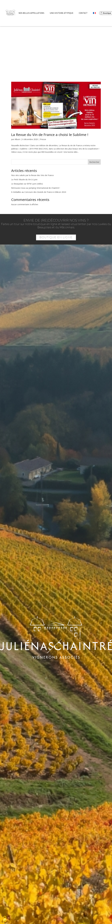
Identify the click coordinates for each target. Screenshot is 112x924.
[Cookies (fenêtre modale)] (5, 919)
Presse (43, 139)
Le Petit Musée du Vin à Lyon (24, 179)
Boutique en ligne (56, 237)
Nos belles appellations (31, 13)
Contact (83, 13)
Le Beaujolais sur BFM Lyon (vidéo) (27, 183)
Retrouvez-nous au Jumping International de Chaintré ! (35, 188)
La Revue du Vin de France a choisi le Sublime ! (49, 134)
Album (17, 139)
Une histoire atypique (61, 13)
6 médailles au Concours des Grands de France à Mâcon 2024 (38, 192)
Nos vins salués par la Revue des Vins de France (32, 175)
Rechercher (94, 162)
